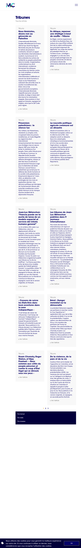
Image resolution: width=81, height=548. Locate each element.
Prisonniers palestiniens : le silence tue (26, 125)
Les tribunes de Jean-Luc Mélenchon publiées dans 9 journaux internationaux (61, 217)
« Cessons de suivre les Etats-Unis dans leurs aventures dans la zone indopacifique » (29, 305)
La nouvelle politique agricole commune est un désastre (61, 125)
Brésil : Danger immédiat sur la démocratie (58, 303)
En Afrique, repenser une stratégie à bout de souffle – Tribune (60, 34)
